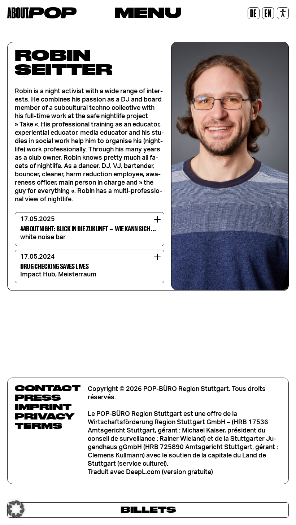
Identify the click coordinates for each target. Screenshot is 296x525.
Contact (47, 388)
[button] (16, 509)
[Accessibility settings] (282, 13)
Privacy (44, 416)
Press (38, 397)
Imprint (43, 407)
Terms (38, 426)
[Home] (42, 12)
